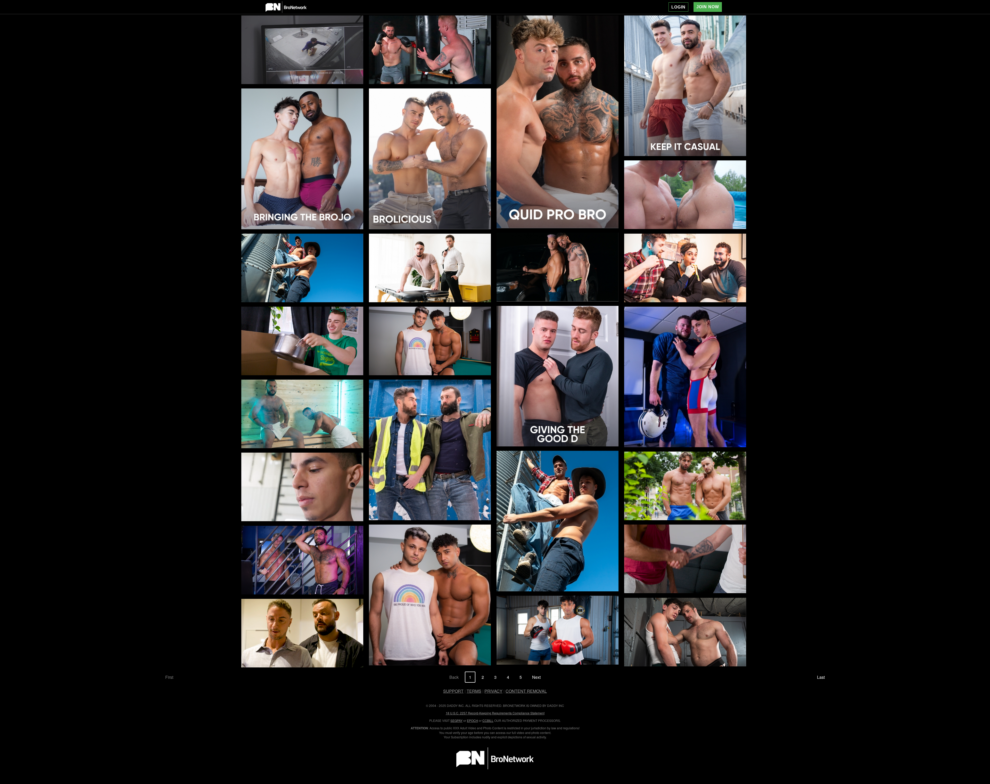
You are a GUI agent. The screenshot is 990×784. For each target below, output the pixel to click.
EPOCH (472, 720)
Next (536, 677)
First (169, 677)
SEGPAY (456, 720)
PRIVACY (493, 691)
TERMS (474, 691)
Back (454, 677)
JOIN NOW (707, 7)
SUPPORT (453, 691)
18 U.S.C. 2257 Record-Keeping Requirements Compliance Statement (495, 713)
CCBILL (487, 720)
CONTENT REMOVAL (526, 691)
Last (821, 677)
